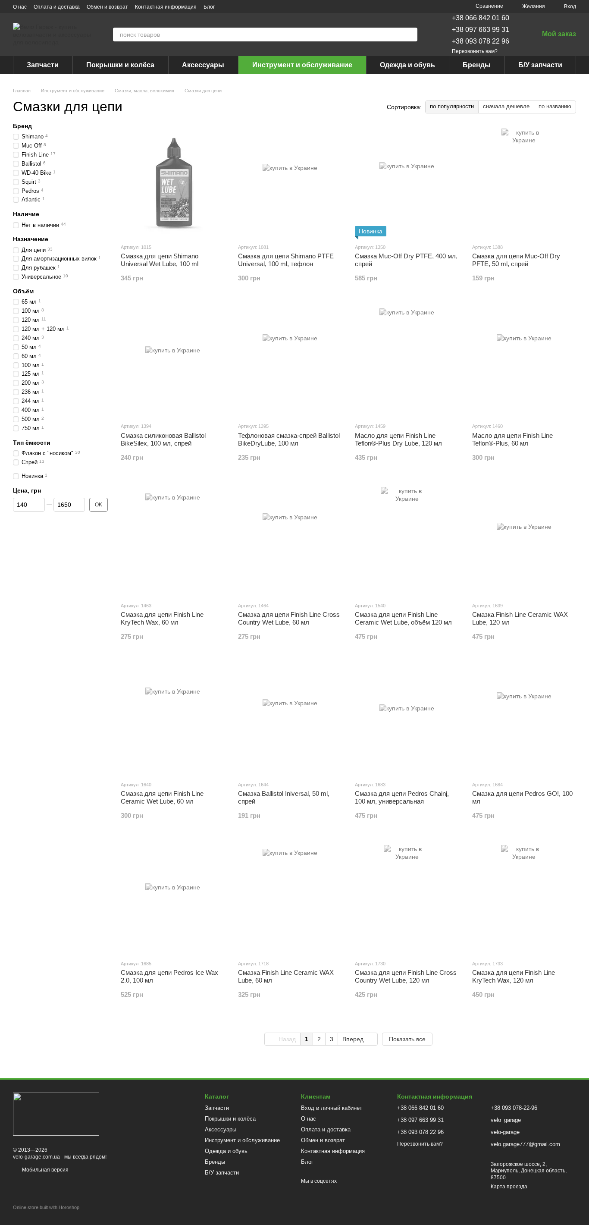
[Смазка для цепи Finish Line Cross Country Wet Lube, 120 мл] (407, 899)
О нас (20, 7)
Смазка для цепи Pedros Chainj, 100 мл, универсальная (402, 797)
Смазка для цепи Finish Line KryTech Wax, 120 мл (513, 976)
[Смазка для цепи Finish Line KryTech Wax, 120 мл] (524, 899)
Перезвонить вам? (475, 51)
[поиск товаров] (410, 34)
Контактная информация (166, 7)
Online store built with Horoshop (46, 1207)
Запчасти (43, 65)
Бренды (477, 65)
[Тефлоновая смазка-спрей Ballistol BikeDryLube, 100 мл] (290, 361)
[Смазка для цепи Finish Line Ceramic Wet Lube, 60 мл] (173, 720)
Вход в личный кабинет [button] (331, 1108)
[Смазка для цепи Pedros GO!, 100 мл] (524, 720)
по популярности (452, 106)
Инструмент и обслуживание (302, 65)
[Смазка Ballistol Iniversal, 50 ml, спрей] (290, 720)
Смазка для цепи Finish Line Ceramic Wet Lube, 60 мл (162, 797)
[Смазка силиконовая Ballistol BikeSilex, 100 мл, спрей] (173, 361)
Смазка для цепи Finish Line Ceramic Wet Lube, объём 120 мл (403, 618)
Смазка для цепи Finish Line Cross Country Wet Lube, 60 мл (289, 618)
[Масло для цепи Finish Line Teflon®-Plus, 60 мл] (524, 361)
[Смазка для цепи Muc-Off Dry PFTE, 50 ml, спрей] (524, 182)
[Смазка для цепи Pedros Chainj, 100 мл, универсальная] (407, 720)
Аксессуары (203, 65)
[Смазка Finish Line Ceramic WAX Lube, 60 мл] (290, 899)
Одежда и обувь (407, 65)
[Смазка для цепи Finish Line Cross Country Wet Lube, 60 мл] (290, 541)
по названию (555, 106)
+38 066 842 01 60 (480, 18)
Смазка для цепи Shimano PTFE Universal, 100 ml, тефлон (286, 259)
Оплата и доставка (57, 7)
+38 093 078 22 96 (480, 41)
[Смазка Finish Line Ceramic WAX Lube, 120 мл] (524, 541)
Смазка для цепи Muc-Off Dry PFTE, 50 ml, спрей (516, 259)
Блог (209, 7)
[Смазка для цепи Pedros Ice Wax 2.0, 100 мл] (173, 899)
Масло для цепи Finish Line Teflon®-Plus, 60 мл (512, 439)
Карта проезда (509, 1187)
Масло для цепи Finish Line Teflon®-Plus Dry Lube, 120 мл (398, 439)
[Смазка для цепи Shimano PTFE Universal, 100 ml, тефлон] (290, 182)
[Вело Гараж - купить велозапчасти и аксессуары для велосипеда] (56, 1114)
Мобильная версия (45, 1170)
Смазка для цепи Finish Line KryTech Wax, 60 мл (162, 618)
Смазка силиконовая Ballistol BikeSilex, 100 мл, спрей (163, 439)
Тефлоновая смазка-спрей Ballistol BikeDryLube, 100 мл (289, 439)
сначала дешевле (506, 106)
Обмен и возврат (107, 7)
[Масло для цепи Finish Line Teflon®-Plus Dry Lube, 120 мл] (407, 361)
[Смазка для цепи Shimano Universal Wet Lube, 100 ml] (173, 182)
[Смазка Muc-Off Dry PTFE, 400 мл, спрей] (407, 182)
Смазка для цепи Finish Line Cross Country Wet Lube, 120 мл (406, 976)
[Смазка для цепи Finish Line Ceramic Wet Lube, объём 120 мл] (407, 541)
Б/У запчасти (540, 65)
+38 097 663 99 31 (480, 29)
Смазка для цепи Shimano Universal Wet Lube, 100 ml (159, 259)
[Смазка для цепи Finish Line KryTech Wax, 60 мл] (173, 541)
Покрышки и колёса (120, 65)
